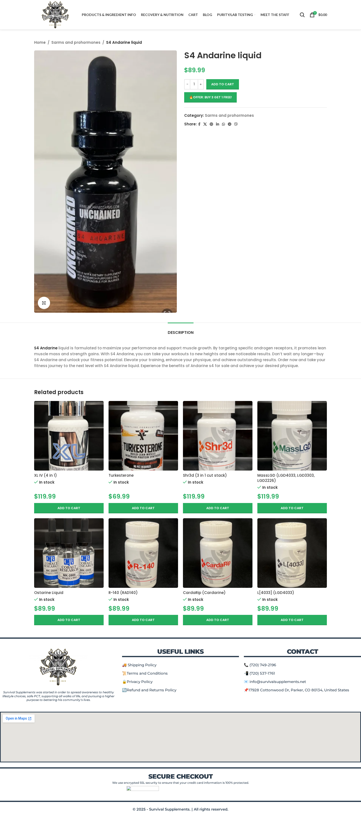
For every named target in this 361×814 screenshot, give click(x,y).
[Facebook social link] (199, 124)
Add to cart (222, 84)
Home (40, 42)
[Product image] (69, 436)
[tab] (181, 330)
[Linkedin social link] (218, 124)
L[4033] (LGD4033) (275, 592)
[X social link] (205, 124)
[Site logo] (55, 14)
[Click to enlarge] (44, 303)
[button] (69, 508)
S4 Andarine (45, 348)
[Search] (302, 15)
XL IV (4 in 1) (45, 475)
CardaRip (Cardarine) (204, 592)
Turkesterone (121, 475)
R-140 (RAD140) (123, 592)
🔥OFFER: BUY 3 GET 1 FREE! (210, 97)
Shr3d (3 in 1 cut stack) (205, 475)
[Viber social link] (236, 124)
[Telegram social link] (229, 124)
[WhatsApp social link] (223, 124)
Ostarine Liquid (48, 592)
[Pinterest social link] (211, 124)
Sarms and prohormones (75, 42)
